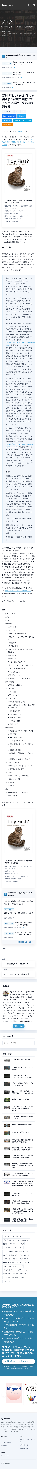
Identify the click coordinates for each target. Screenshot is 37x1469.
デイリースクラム (8, 1262)
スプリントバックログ (10, 1255)
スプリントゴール (22, 1270)
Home (3, 31)
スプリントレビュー (23, 1262)
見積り (23, 1277)
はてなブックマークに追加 (23, 120)
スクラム (6, 1236)
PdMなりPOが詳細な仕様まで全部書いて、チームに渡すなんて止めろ (22, 1165)
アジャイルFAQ (6, 1442)
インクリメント (24, 1255)
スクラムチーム (16, 1236)
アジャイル (6, 1281)
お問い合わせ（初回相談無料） (18, 1361)
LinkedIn (6, 1456)
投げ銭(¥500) (7, 124)
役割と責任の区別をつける (20, 1132)
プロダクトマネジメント (20, 1274)
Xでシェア (22, 116)
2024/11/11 (8, 111)
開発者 (5, 1244)
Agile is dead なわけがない (21, 1099)
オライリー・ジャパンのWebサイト (18, 591)
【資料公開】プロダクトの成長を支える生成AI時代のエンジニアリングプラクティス (22, 1211)
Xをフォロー (7, 120)
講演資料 (4, 1445)
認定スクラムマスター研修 (27, 1440)
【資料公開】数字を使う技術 (21, 1059)
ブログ (10, 31)
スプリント (6, 1259)
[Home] (7, 5)
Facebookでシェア (9, 116)
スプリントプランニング (20, 1259)
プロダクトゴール (8, 1270)
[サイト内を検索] (34, 5)
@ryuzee (21, 132)
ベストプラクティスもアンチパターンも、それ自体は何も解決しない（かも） (22, 1108)
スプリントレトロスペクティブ (13, 1266)
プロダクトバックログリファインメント (15, 1251)
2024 (17, 111)
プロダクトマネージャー (11, 1277)
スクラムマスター (23, 1240)
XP (23, 111)
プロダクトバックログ (17, 1244)
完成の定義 (6, 1274)
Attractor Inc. (24, 1448)
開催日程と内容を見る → (25, 942)
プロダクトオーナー (9, 1240)
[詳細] (15, 1021)
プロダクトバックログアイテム (13, 1247)
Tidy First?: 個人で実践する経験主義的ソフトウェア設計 (18, 142)
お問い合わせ (18, 1026)
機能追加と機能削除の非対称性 (22, 1124)
